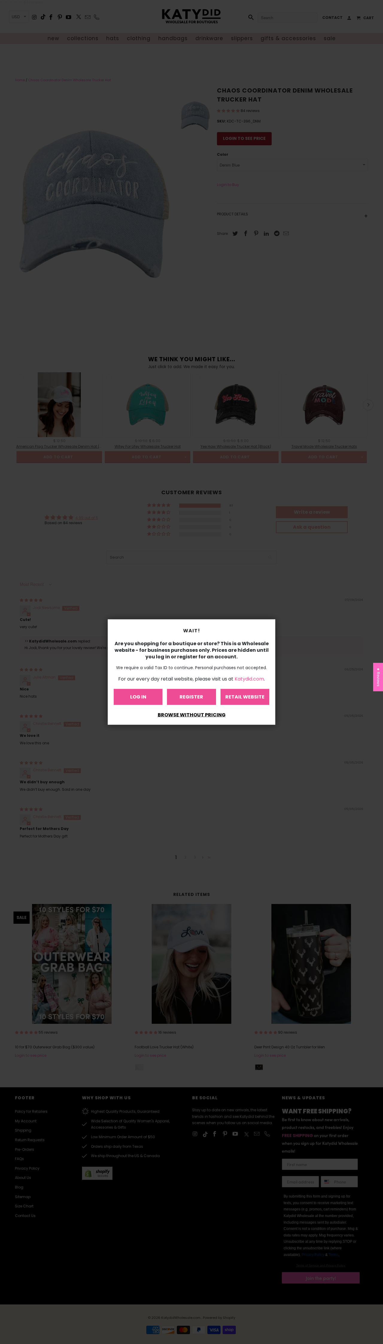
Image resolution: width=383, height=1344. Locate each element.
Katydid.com (249, 678)
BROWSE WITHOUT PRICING (192, 714)
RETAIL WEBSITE (245, 696)
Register (191, 696)
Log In (138, 696)
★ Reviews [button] (378, 676)
